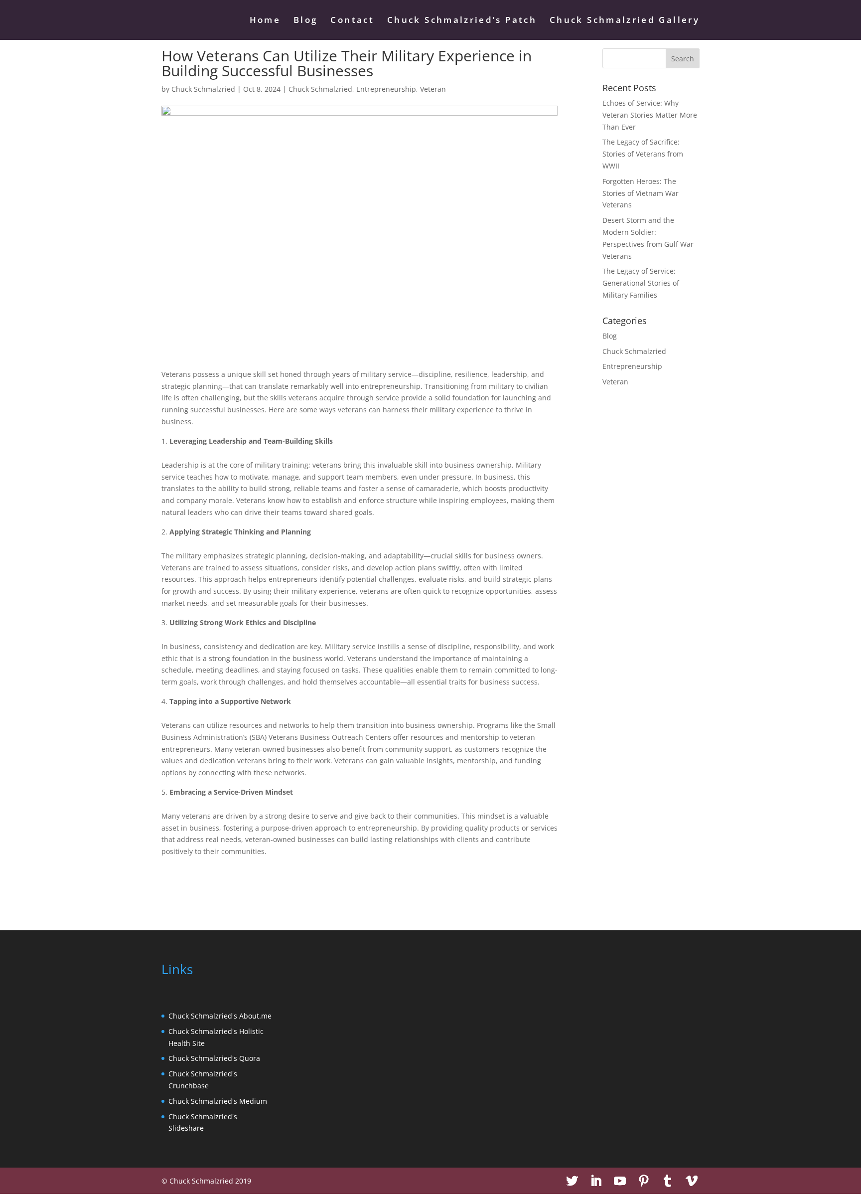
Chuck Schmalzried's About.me (220, 1016)
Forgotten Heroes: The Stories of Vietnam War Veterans (640, 193)
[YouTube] (620, 1181)
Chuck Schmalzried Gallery (625, 20)
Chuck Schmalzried (203, 89)
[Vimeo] (692, 1181)
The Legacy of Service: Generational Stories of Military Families (640, 283)
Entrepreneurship (386, 89)
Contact (352, 20)
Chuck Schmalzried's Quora (214, 1058)
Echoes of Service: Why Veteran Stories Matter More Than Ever (649, 115)
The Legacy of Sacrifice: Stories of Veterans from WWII (642, 154)
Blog (305, 20)
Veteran (433, 89)
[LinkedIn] (596, 1181)
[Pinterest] (644, 1181)
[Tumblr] (668, 1181)
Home (265, 20)
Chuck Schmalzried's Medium (217, 1101)
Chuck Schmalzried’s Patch (462, 20)
